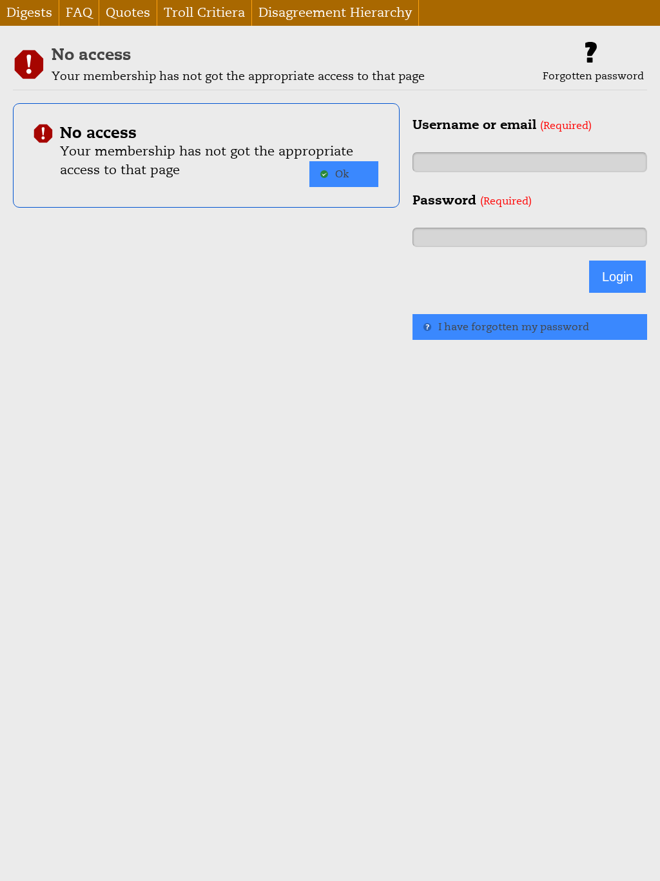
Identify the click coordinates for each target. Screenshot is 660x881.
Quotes (128, 13)
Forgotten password (593, 76)
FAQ (79, 13)
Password (472, 200)
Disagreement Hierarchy (335, 13)
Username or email (502, 124)
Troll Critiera (204, 13)
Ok (342, 174)
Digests (29, 13)
